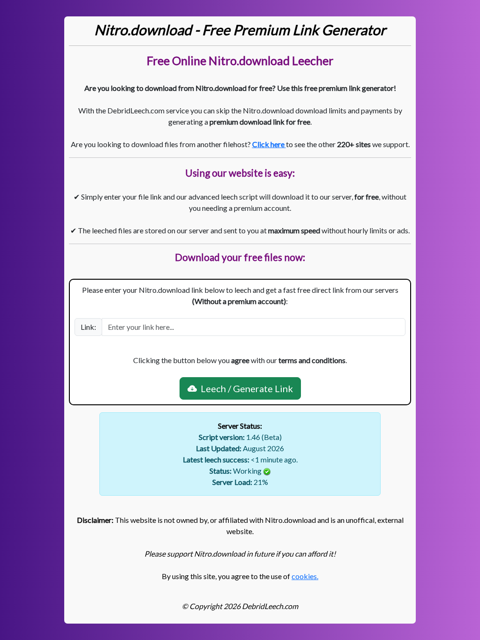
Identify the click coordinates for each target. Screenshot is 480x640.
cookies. (305, 576)
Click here (269, 144)
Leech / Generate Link (245, 388)
